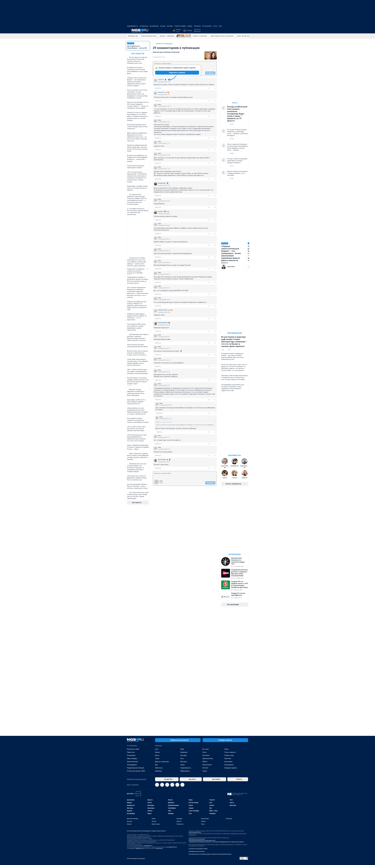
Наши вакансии (132, 761)
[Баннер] (183, 36)
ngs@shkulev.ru (148, 845)
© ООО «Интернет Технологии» (136, 858)
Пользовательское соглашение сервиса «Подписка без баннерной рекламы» (210, 854)
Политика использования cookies (198, 848)
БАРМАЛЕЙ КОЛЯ (163, 322)
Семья (204, 771)
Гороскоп (197, 26)
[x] (177, 785)
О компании (131, 755)
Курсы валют (207, 26)
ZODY (220, 26)
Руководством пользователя (197, 839)
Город (157, 758)
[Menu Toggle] (128, 30)
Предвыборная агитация (135, 768)
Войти (161, 482)
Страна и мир (229, 755)
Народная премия (230, 768)
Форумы (170, 26)
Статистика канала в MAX (136, 771)
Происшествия (207, 758)
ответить (158, 88)
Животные (159, 768)
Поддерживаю (162, 183)
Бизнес (157, 752)
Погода (162, 26)
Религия (205, 768)
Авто (156, 749)
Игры (215, 26)
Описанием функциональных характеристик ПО (202, 840)
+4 (209, 306)
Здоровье (158, 771)
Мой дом (183, 761)
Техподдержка (132, 765)
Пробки (188, 31)
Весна (157, 755)
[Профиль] (247, 30)
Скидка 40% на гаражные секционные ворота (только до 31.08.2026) (135, 271)
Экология (227, 758)
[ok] (167, 785)
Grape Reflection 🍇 (163, 459)
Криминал (184, 752)
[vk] (162, 785)
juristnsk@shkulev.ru (171, 847)
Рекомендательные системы (197, 851)
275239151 (161, 79)
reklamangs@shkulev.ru (195, 832)
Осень (204, 752)
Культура (183, 755)
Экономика (228, 761)
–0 (214, 88)
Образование (185, 771)
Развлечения (207, 765)
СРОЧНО (130, 43)
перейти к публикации (164, 43)
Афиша (189, 26)
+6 (209, 380)
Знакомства (154, 26)
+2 (209, 220)
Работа (204, 761)
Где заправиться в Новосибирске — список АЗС (137, 47)
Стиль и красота (230, 752)
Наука (182, 765)
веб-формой (159, 848)
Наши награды (132, 758)
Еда (156, 765)
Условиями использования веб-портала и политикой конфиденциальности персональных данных (216, 842)
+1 (209, 101)
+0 (209, 88)
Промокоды (144, 26)
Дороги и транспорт (162, 761)
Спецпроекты (229, 765)
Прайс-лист (131, 752)
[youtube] (182, 785)
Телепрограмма (180, 26)
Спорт (226, 749)
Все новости (137, 53)
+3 (209, 468)
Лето (182, 758)
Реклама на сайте (133, 749)
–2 (214, 318)
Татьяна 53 (161, 92)
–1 (214, 294)
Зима (182, 749)
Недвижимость (132, 26)
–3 (214, 331)
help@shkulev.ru (139, 848)
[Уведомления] (242, 30)
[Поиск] (237, 30)
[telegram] (157, 785)
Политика (205, 755)
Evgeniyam (160, 211)
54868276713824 (162, 310)
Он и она (205, 749)
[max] (172, 785)
